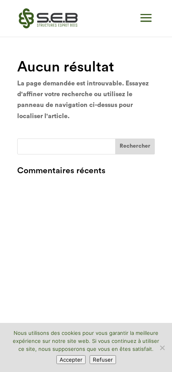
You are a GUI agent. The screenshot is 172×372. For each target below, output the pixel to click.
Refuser (103, 359)
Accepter (71, 359)
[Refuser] (162, 348)
